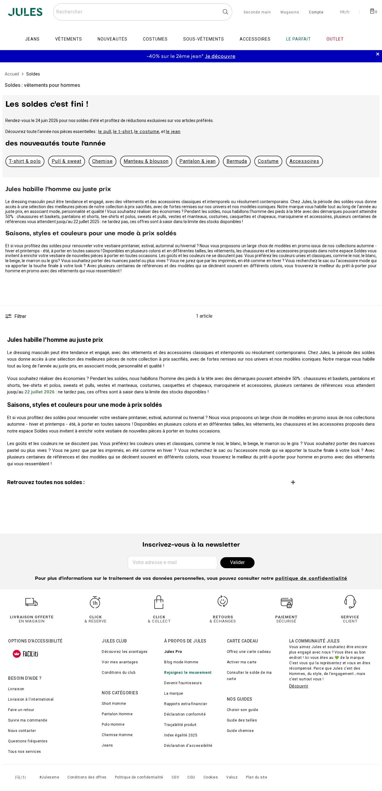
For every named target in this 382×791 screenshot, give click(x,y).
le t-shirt (123, 131)
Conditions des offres (87, 777)
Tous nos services (24, 752)
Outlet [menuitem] (335, 39)
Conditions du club (118, 673)
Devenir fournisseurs (183, 683)
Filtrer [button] (20, 316)
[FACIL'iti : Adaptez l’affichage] (25, 653)
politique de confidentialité (311, 579)
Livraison (16, 689)
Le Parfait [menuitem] (298, 39)
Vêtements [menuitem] (68, 39)
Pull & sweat (66, 161)
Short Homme (114, 704)
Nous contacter (22, 731)
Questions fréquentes (27, 741)
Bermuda (237, 161)
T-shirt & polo (25, 161)
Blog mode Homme (181, 662)
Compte (316, 12)
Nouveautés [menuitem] (112, 39)
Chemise (102, 161)
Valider (237, 562)
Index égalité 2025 (180, 735)
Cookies (211, 777)
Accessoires (304, 161)
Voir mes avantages (120, 662)
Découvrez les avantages (125, 652)
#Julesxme (49, 777)
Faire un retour (21, 710)
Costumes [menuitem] (155, 39)
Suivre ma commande (27, 720)
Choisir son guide (242, 710)
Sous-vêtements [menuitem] (203, 39)
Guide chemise (240, 731)
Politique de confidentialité (139, 777)
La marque (173, 693)
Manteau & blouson (146, 161)
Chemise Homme (117, 735)
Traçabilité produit (180, 725)
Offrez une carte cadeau (249, 652)
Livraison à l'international (31, 699)
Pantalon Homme (117, 714)
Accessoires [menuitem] (255, 39)
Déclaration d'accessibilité (188, 746)
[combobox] (142, 12)
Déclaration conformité (185, 714)
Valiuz (232, 777)
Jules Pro (173, 652)
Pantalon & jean (197, 161)
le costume (146, 131)
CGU (191, 777)
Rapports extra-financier (185, 704)
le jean (173, 131)
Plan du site (256, 777)
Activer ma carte (242, 662)
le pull (104, 131)
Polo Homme (113, 724)
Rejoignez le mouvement (187, 673)
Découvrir (299, 686)
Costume (268, 161)
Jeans (107, 745)
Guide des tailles (242, 720)
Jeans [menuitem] (32, 39)
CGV (175, 777)
